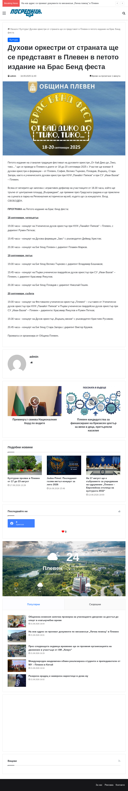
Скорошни (95, 604)
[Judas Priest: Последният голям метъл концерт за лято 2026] (64, 465)
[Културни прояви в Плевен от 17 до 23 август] (25, 465)
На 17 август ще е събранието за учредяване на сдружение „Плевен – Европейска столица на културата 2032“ (102, 484)
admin (13, 76)
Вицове (12, 760)
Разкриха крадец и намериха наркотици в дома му (58, 676)
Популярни (33, 604)
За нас (99, 785)
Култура (24, 29)
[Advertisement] (64, 723)
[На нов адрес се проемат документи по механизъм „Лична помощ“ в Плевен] (17, 636)
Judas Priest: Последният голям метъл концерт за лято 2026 (62, 481)
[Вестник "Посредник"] (26, 13)
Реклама (109, 785)
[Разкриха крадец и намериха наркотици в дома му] (17, 680)
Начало (14, 29)
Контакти (120, 785)
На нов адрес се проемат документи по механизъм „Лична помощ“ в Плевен (60, 3)
